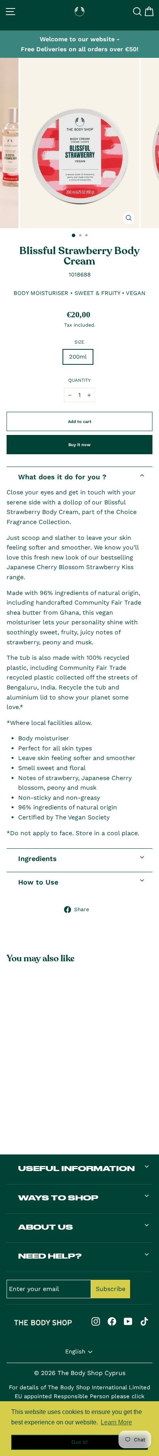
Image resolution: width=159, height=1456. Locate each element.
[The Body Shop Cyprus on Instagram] (95, 1321)
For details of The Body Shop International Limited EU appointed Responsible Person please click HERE (79, 1396)
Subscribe (110, 1289)
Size (79, 342)
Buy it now (79, 444)
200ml (78, 356)
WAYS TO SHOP (58, 1197)
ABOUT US (45, 1227)
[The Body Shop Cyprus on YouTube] (128, 1321)
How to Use (38, 882)
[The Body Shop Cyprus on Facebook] (112, 1321)
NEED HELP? (49, 1256)
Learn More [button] (116, 1422)
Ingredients (37, 858)
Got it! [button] (79, 1442)
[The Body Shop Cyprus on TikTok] (144, 1321)
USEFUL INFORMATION (76, 1168)
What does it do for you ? (62, 477)
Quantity (79, 380)
